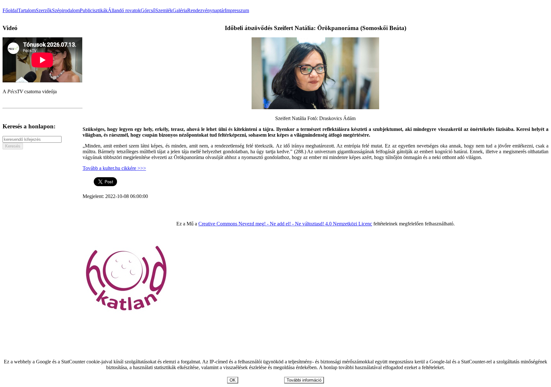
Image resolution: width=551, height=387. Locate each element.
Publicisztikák (94, 10)
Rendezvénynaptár (206, 10)
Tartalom (27, 10)
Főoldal (10, 10)
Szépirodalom (66, 10)
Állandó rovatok (124, 10)
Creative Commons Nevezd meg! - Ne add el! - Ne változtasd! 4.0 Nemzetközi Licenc (285, 223)
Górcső (148, 10)
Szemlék (164, 10)
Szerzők (44, 10)
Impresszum (237, 10)
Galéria (180, 10)
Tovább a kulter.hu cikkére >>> (114, 168)
